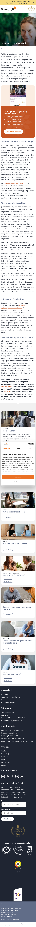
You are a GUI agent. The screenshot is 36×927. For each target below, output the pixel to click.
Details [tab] (18, 448)
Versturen (7, 819)
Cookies (3, 904)
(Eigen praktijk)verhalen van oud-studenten (17, 741)
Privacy (3, 906)
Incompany (5, 700)
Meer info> (23, 4)
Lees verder (8, 517)
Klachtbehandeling (6, 916)
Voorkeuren (17, 482)
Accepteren (18, 477)
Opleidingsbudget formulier (11, 721)
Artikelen (10, 49)
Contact (22, 925)
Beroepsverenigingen (9, 733)
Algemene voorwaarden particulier (11, 908)
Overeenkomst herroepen (8, 914)
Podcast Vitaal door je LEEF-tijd (13, 718)
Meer (31, 925)
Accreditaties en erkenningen (12, 730)
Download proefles (13, 132)
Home (3, 49)
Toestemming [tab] (6, 448)
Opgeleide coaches (8, 703)
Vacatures (5, 757)
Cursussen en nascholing (10, 697)
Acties (3, 765)
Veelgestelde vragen (8, 712)
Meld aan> (26, 2)
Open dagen (5, 754)
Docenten (5, 759)
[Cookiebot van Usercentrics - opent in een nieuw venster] (26, 444)
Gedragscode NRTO (7, 912)
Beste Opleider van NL (9, 736)
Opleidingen (5, 694)
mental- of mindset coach (13, 183)
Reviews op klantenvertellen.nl (12, 739)
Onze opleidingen (8, 925)
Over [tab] (29, 448)
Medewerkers (6, 762)
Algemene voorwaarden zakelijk (10, 910)
